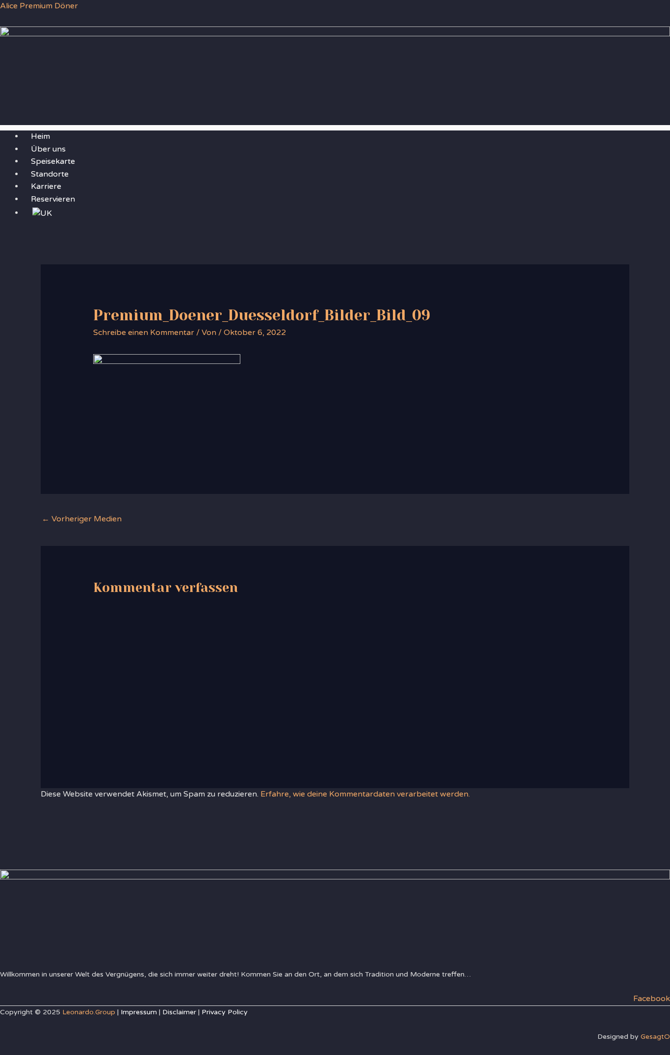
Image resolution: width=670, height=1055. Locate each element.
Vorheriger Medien (82, 519)
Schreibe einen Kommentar (143, 332)
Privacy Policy (225, 1012)
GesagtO (655, 1036)
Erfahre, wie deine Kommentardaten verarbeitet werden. (365, 794)
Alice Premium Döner (39, 6)
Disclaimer (179, 1012)
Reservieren (53, 199)
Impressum (139, 1012)
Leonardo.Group (88, 1012)
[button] (335, 127)
